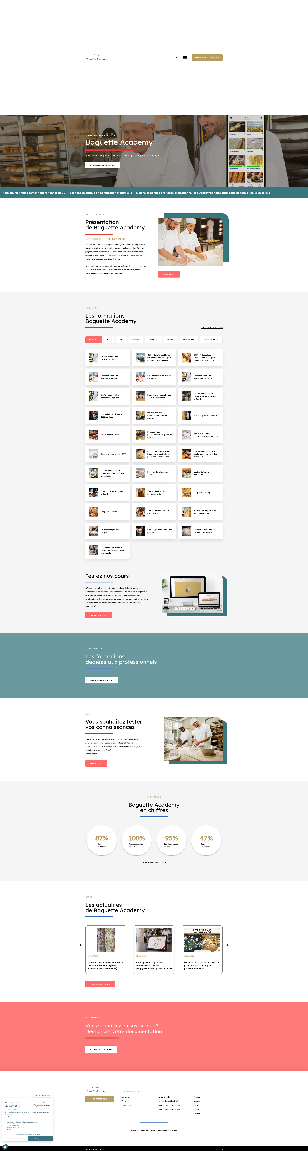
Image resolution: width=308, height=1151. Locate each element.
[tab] (93, 339)
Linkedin (197, 1109)
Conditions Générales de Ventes (170, 1109)
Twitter (196, 1105)
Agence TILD (219, 1149)
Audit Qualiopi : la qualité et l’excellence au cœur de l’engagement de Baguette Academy (154, 965)
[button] (190, 242)
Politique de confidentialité (168, 1101)
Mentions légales (164, 1097)
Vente (124, 1101)
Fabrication (126, 1097)
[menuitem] (174, 57)
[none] (174, 57)
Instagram (197, 1101)
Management (127, 1105)
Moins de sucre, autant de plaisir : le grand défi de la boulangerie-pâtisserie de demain (201, 965)
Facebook (197, 1097)
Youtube (197, 1113)
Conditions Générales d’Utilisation (170, 1105)
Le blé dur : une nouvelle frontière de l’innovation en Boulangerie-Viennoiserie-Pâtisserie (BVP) (105, 965)
